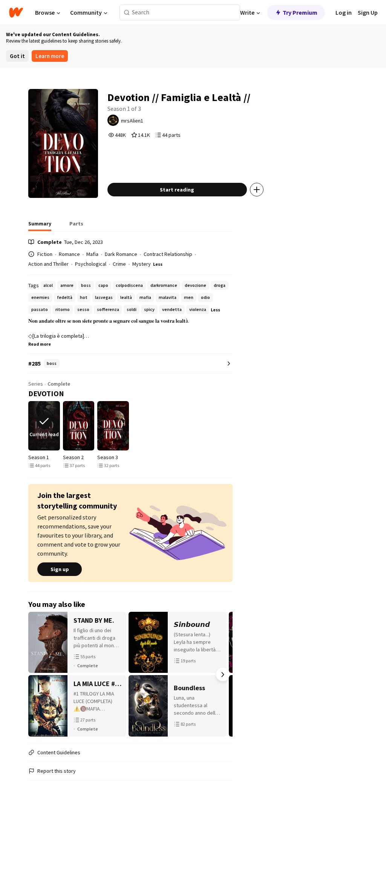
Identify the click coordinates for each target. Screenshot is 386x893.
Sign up (60, 569)
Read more (39, 344)
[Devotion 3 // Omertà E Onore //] (113, 425)
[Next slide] (231, 425)
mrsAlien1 (132, 120)
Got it (17, 56)
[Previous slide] (30, 425)
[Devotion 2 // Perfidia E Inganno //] (79, 425)
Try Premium (300, 12)
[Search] (126, 12)
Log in (343, 12)
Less (157, 264)
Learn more (49, 56)
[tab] (39, 226)
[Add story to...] (256, 189)
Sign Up (368, 12)
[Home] (16, 12)
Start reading (177, 189)
